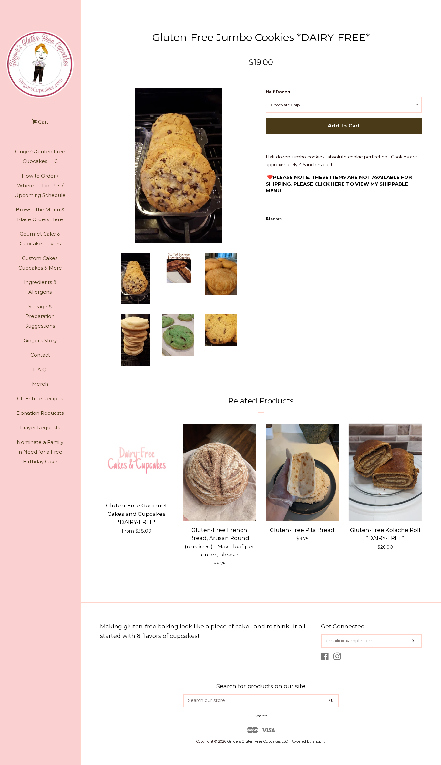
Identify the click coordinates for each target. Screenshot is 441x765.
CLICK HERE (329, 184)
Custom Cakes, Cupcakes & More (40, 263)
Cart (42, 122)
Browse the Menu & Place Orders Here (40, 214)
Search (261, 715)
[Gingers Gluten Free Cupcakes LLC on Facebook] (325, 658)
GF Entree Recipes (40, 398)
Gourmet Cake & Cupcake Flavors (40, 239)
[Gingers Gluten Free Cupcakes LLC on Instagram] (337, 658)
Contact (40, 355)
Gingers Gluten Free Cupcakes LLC (257, 741)
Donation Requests (40, 413)
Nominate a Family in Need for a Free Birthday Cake (40, 451)
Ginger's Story (40, 340)
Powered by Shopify (308, 741)
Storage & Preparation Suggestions (40, 316)
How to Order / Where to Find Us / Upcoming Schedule (40, 185)
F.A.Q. (40, 369)
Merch (40, 384)
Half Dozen (278, 91)
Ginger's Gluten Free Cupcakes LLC (40, 156)
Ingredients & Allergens (40, 287)
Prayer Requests (40, 427)
